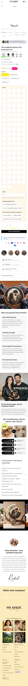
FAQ (15, 649)
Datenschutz (17, 664)
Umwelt (4, 675)
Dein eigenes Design (18, 651)
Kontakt (16, 654)
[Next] (26, 34)
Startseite (5, 647)
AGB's (15, 662)
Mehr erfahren (14, 525)
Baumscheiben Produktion (6, 663)
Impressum (16, 669)
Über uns (16, 647)
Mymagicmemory (15, 683)
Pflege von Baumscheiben (6, 678)
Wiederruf (17, 672)
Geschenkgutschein (7, 668)
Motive (4, 649)
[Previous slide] (2, 515)
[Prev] (2, 34)
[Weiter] (25, 18)
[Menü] (2, 2)
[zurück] (3, 18)
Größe (3, 71)
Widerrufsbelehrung (18, 666)
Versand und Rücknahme (8, 672)
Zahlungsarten (6, 670)
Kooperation (17, 656)
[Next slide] (26, 515)
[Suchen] (26, 2)
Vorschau (14, 228)
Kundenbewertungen (7, 651)
